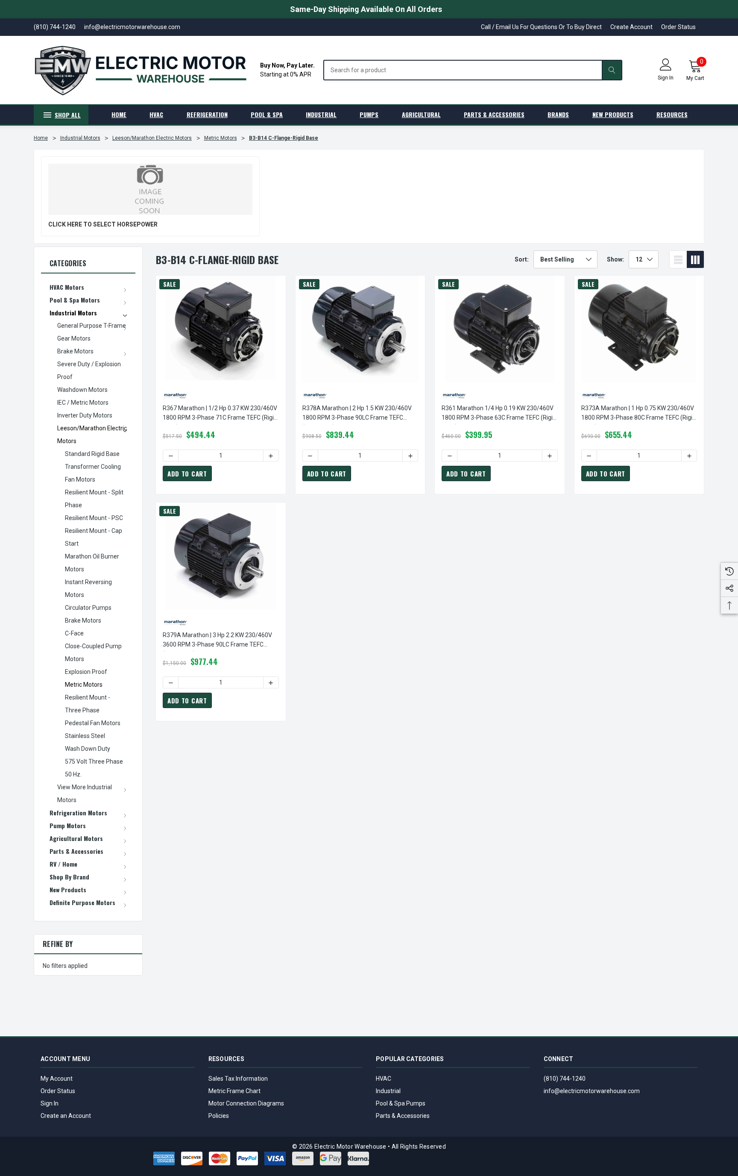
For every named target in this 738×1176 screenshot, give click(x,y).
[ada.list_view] (678, 259)
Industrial (388, 1091)
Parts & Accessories (403, 1115)
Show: (615, 259)
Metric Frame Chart (234, 1091)
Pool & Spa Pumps (400, 1103)
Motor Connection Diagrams (246, 1103)
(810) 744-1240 (565, 1078)
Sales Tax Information (238, 1078)
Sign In (50, 1103)
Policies (218, 1115)
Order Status (678, 27)
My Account (57, 1078)
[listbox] (565, 259)
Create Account (631, 27)
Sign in (666, 77)
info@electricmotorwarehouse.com (592, 1091)
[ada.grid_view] (695, 259)
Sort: (522, 259)
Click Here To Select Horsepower (103, 224)
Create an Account (66, 1115)
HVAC (383, 1078)
